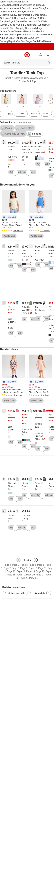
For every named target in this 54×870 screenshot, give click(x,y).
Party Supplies (38, 24)
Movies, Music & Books (19, 24)
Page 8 (15, 568)
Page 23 (24, 577)
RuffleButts (23, 435)
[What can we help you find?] (27, 62)
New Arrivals (30, 31)
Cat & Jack (9, 152)
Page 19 (21, 574)
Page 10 (33, 568)
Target (8, 77)
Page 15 (30, 571)
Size (45, 113)
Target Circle (32, 41)
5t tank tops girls (16, 593)
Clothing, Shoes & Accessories (30, 77)
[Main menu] (6, 55)
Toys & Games (16, 21)
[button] (9, 217)
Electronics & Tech (32, 21)
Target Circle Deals (34, 34)
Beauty (19, 14)
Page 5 (40, 564)
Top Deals (20, 34)
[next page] (35, 560)
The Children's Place (36, 313)
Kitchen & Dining (36, 8)
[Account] (40, 55)
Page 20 (30, 574)
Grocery (20, 11)
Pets (12, 18)
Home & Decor (20, 8)
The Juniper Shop (9, 256)
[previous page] (18, 560)
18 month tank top (42, 593)
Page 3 (24, 564)
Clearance (18, 31)
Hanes (36, 256)
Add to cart (9, 236)
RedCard (21, 41)
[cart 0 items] (48, 55)
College (11, 4)
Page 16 (40, 571)
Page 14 (21, 571)
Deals (10, 31)
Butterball (35, 439)
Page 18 (11, 574)
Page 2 (15, 564)
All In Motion (35, 152)
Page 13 (11, 571)
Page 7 (7, 568)
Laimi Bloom (9, 324)
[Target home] (27, 55)
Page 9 (23, 568)
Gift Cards (11, 28)
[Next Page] (50, 101)
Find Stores (45, 41)
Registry (12, 41)
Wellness (25, 18)
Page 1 (7, 564)
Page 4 (32, 564)
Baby (13, 14)
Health (17, 18)
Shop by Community (26, 28)
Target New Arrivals (10, 1)
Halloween (20, 4)
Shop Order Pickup (12, 37)
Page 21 (40, 574)
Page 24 (33, 577)
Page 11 (42, 568)
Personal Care (30, 14)
